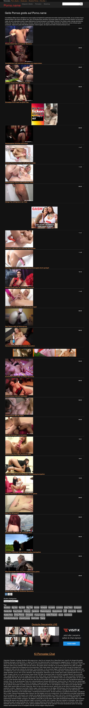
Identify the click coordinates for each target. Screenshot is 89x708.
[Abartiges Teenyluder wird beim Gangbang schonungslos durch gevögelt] (44, 258)
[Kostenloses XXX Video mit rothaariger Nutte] (44, 523)
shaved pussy (24, 618)
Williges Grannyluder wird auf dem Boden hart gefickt (21, 493)
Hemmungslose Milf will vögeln (14, 415)
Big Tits (29, 607)
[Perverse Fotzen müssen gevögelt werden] (44, 73)
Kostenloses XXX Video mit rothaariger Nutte (18, 532)
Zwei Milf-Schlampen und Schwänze (16, 435)
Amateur (7, 607)
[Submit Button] (81, 3)
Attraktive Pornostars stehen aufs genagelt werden (20, 163)
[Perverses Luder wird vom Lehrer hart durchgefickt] (44, 238)
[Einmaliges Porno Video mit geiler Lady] (44, 92)
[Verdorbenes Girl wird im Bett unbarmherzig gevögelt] (44, 297)
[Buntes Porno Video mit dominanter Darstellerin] (44, 581)
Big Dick (22, 607)
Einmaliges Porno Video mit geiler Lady (17, 102)
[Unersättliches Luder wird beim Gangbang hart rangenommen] (44, 53)
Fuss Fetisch (17, 611)
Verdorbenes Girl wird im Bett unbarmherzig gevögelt (21, 307)
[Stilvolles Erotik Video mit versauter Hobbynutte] (44, 277)
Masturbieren (57, 611)
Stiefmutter (35, 618)
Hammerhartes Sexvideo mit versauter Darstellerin (20, 346)
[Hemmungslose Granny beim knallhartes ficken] (44, 173)
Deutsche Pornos (33, 1)
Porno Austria (15, 1)
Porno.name (12, 5)
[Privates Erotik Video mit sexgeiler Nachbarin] (44, 34)
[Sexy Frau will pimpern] (44, 503)
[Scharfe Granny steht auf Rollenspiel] (44, 386)
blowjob (44, 607)
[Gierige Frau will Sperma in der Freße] (44, 192)
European (77, 607)
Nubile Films (8, 615)
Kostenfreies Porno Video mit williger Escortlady (19, 376)
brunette (51, 607)
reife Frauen (51, 614)
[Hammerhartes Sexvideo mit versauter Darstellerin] (44, 336)
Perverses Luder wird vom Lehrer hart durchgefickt (20, 248)
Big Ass (14, 607)
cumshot (59, 607)
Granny (27, 611)
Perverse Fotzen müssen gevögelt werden (17, 83)
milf (65, 610)
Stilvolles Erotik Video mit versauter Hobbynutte (19, 287)
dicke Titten (68, 607)
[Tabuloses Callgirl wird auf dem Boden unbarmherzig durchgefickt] (44, 464)
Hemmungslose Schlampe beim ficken (16, 143)
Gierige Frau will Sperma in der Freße (16, 202)
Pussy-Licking (40, 614)
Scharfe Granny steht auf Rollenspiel (16, 396)
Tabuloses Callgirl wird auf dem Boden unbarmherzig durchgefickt (25, 474)
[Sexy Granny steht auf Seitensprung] (44, 316)
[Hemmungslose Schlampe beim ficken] (44, 134)
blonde (36, 607)
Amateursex (24, 1)
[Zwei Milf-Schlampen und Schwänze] (44, 425)
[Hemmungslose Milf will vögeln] (44, 406)
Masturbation (45, 611)
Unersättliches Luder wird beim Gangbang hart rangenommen (23, 63)
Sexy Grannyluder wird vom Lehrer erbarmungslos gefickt (22, 571)
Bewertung (47, 4)
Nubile (79, 611)
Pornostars (38, 4)
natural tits (72, 611)
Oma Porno (19, 614)
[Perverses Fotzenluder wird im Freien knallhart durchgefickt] (44, 542)
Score (61, 614)
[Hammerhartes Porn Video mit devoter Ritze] (44, 445)
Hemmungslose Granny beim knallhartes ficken (19, 182)
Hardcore (35, 611)
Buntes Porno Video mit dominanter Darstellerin (19, 591)
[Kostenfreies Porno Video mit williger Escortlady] (44, 367)
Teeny (42, 618)
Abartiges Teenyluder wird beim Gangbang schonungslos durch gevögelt (27, 268)
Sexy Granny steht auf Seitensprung (16, 326)
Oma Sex (42, 1)
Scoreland (68, 614)
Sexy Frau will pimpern (12, 513)
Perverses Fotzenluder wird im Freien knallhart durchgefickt (23, 552)
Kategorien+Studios (27, 4)
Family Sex (8, 611)
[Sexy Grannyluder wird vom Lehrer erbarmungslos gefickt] (44, 562)
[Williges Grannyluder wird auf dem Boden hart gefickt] (44, 484)
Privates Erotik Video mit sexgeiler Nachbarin (18, 44)
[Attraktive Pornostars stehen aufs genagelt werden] (44, 153)
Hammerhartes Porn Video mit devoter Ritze (18, 454)
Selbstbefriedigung (11, 618)
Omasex (29, 614)
